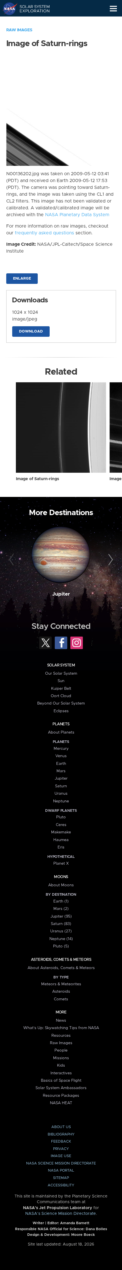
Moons (61, 877)
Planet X (61, 864)
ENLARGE (22, 278)
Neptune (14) (61, 939)
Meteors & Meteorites (61, 984)
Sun (61, 681)
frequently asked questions (44, 233)
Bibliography (61, 1134)
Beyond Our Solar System (61, 703)
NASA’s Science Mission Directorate (60, 1214)
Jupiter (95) (61, 916)
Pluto (61, 817)
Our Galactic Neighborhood (31, 21)
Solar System (61, 665)
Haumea (61, 840)
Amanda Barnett (74, 1223)
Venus (61, 756)
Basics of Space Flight (61, 1081)
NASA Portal (61, 1170)
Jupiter (61, 594)
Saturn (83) (61, 924)
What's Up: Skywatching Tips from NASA (61, 1028)
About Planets (61, 732)
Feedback (61, 1141)
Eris (61, 847)
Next (109, 560)
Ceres (61, 825)
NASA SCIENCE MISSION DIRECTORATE (61, 1163)
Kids (61, 1065)
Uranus (61, 794)
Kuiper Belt (61, 689)
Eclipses (61, 711)
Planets (60, 724)
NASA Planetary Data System (77, 214)
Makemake (61, 832)
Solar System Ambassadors (61, 1088)
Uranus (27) (61, 931)
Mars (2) (61, 909)
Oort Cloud (61, 696)
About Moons (61, 885)
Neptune (61, 801)
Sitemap (61, 1178)
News (61, 1021)
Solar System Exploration (31, 8)
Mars (61, 771)
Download (31, 331)
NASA (7, 8)
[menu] (113, 8)
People (61, 1050)
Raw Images (19, 30)
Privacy (61, 1149)
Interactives (61, 1073)
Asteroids (61, 992)
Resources (61, 1036)
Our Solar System (61, 674)
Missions (61, 1058)
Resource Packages (61, 1096)
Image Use (61, 1156)
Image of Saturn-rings (37, 479)
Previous (12, 560)
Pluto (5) (61, 946)
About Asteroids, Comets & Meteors (61, 968)
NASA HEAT (61, 1103)
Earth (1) (61, 901)
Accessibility (61, 1185)
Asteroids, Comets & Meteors (61, 960)
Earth (61, 764)
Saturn (61, 786)
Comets (61, 999)
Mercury (61, 749)
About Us (61, 1127)
